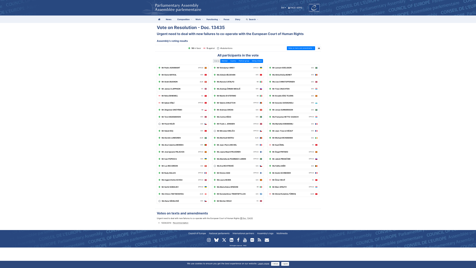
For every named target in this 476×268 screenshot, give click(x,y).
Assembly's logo (265, 233)
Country (233, 61)
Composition (183, 19)
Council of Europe (197, 233)
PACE (244, 245)
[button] (319, 48)
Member (225, 61)
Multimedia (282, 233)
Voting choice (257, 61)
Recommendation (180, 223)
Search (252, 19)
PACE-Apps (296, 7)
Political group (244, 61)
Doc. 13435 (248, 218)
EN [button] (282, 7)
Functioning (212, 19)
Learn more (263, 263)
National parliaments (219, 233)
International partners (243, 233)
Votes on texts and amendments (300, 48)
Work (198, 19)
